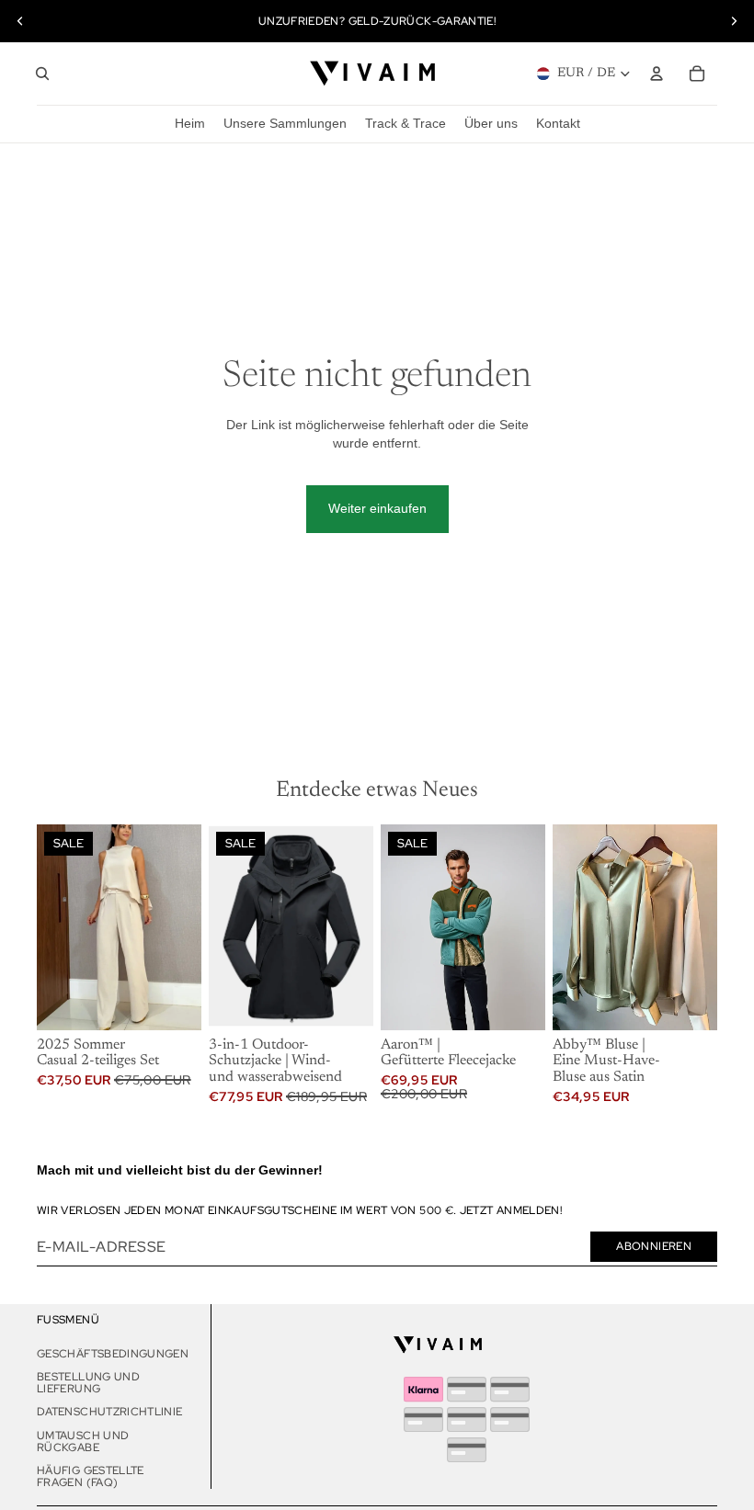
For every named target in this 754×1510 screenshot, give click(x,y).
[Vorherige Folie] (20, 21)
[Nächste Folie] (734, 21)
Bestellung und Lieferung (88, 1382)
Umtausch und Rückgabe (83, 1441)
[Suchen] (42, 73)
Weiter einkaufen (377, 508)
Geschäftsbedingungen (112, 1353)
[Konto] (656, 73)
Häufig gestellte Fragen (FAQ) (90, 1476)
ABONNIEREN (653, 1246)
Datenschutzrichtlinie (110, 1411)
